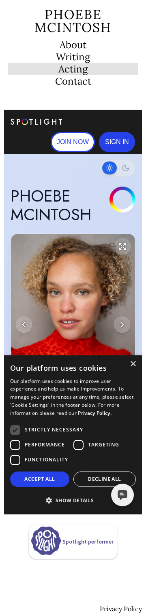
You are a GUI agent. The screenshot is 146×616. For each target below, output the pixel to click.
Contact (73, 81)
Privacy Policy (121, 609)
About (73, 45)
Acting (73, 69)
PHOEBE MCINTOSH (73, 21)
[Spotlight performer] (73, 552)
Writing (73, 57)
